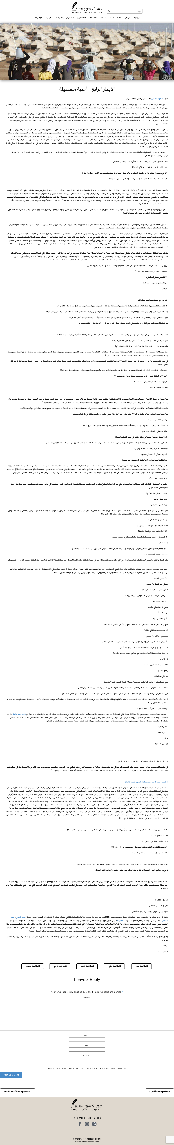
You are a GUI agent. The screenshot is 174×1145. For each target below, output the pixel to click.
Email (87, 1045)
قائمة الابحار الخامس (32, 966)
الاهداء (119, 17)
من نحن (127, 17)
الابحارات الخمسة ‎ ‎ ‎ (107, 17)
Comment (87, 997)
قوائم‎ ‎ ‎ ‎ (48, 17)
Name (87, 1035)
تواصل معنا (38, 17)
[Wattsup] (94, 1124)
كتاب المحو (93, 17)
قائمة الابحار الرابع (60, 966)
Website (87, 1055)
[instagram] (87, 1124)
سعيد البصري (21, 917)
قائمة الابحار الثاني (114, 966)
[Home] (87, 7)
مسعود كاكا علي (157, 98)
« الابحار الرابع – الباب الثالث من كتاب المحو (17, 1091)
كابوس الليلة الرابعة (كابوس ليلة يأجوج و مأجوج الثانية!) (145, 782)
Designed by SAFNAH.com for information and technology (87, 1142)
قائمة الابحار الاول (141, 966)
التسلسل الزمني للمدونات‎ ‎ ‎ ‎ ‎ (65, 17)
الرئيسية (137, 17)
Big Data (120, 920)
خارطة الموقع (82, 17)
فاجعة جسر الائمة (19, 714)
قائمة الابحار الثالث (87, 966)
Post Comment (11, 1074)
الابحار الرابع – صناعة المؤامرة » (159, 1091)
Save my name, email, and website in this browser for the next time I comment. (87, 1068)
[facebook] (79, 1124)
